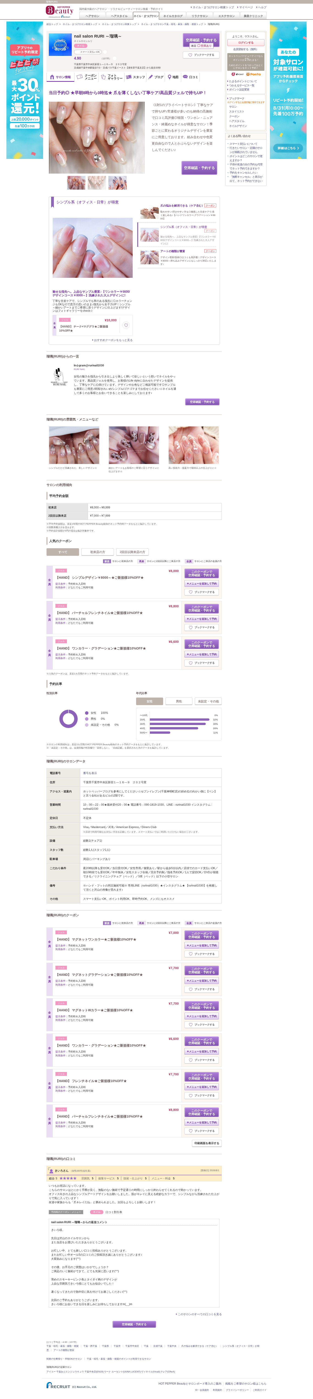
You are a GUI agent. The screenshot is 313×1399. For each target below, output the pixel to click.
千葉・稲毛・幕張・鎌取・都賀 (63, 1346)
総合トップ (52, 24)
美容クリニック (253, 16)
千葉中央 (171, 1346)
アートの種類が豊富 (64, 1350)
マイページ (246, 7)
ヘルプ (262, 7)
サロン (233, 106)
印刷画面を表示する (207, 1143)
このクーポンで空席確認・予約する (201, 573)
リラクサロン (200, 16)
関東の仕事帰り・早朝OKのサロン (64, 1359)
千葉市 (117, 1346)
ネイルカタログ (173, 16)
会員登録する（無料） (245, 49)
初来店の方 (97, 552)
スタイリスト (236, 111)
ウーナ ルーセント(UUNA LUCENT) (122, 1371)
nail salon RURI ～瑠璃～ (98, 36)
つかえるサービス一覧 (241, 85)
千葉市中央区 (132, 1346)
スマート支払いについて (243, 143)
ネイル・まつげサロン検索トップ (213, 7)
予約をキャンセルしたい (243, 172)
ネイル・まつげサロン (146, 16)
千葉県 (105, 1346)
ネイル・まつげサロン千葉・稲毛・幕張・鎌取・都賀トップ (172, 24)
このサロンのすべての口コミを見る (200, 1314)
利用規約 (217, 1390)
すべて (62, 552)
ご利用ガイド (259, 1390)
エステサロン (226, 16)
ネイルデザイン (238, 126)
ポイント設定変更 (239, 89)
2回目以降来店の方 (132, 552)
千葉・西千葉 (90, 1346)
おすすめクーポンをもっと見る (113, 340)
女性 (150, 701)
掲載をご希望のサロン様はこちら (245, 1383)
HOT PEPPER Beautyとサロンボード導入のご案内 (190, 1383)
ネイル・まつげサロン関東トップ (119, 24)
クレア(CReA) (167, 1371)
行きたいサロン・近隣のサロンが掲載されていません (246, 150)
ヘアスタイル (119, 16)
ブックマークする (204, 54)
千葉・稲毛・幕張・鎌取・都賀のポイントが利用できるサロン (119, 1359)
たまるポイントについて (243, 81)
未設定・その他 (208, 701)
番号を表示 (90, 773)
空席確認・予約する (201, 42)
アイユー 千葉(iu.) (56, 1371)
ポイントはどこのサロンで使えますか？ (246, 158)
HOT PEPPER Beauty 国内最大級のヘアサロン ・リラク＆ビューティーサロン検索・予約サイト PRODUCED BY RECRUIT (60, 12)
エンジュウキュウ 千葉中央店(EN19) (84, 1371)
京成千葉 (157, 1346)
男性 (179, 701)
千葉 (146, 1346)
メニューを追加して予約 (203, 583)
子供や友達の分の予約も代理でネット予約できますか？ (246, 166)
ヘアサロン (92, 16)
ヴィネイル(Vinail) (150, 1371)
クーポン (234, 116)
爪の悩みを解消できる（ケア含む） (199, 1346)
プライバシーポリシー (237, 1390)
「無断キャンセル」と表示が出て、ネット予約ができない (246, 179)
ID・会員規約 (202, 1390)
